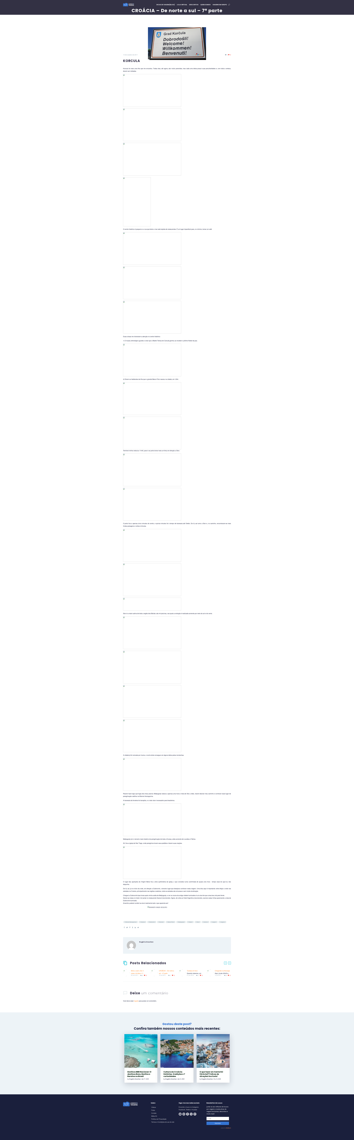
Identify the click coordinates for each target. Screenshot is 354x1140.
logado (136, 1001)
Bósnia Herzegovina (130, 922)
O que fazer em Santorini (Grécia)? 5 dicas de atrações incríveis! (211, 1074)
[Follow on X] (191, 1114)
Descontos (193, 5)
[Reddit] (138, 927)
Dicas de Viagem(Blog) (165, 5)
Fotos (153, 1110)
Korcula (161, 922)
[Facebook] (124, 927)
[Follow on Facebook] (187, 1114)
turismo (206, 922)
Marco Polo (171, 922)
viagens (223, 922)
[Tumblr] (132, 927)
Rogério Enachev (135, 1079)
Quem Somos (205, 5)
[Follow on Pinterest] (194, 1114)
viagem (214, 922)
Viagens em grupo (220, 5)
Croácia (143, 922)
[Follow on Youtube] (180, 1114)
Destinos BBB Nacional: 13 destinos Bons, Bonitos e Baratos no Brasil (139, 1074)
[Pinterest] (130, 927)
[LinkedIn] (135, 927)
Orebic (190, 922)
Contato (153, 1113)
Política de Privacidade (158, 1119)
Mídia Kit (154, 1116)
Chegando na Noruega (222, 971)
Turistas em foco (192, 971)
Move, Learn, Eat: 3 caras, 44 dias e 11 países (137, 973)
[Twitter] (127, 927)
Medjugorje (181, 922)
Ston (198, 922)
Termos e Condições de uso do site (162, 1122)
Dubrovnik (152, 922)
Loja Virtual (182, 5)
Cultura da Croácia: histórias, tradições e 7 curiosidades (174, 1074)
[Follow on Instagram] (183, 1114)
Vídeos (153, 1107)
